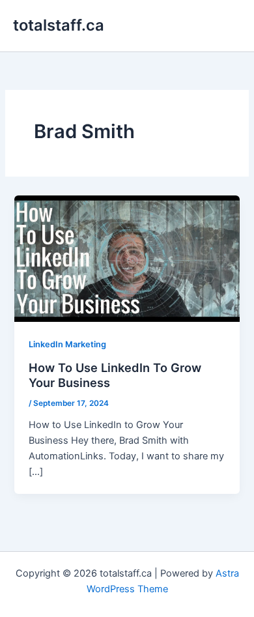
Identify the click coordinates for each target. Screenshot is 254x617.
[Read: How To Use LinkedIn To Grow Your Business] (126, 258)
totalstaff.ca (58, 25)
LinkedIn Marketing (67, 344)
